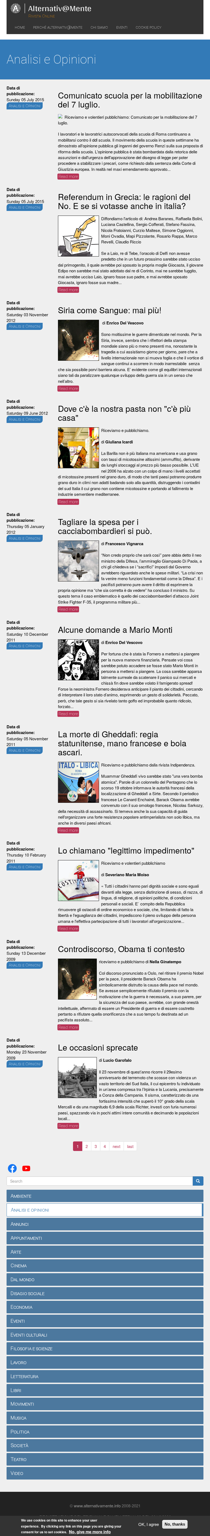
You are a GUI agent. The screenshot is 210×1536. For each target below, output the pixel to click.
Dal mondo (22, 1279)
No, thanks (175, 1524)
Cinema (19, 1265)
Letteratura (24, 1376)
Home (20, 27)
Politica (20, 1431)
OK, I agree (148, 1524)
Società (19, 1445)
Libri (16, 1390)
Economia (21, 1307)
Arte (16, 1252)
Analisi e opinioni (30, 1210)
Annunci (20, 1224)
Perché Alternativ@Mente (57, 27)
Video (17, 1473)
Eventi (121, 27)
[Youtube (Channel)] (27, 1168)
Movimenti (22, 1404)
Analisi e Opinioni (24, 105)
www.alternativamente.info (97, 1505)
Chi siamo (99, 27)
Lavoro (19, 1362)
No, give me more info (90, 1532)
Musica (18, 1418)
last (130, 1146)
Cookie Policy (148, 27)
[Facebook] (13, 1168)
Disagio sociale (28, 1293)
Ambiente (21, 1196)
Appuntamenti (26, 1238)
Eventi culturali (29, 1335)
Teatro (19, 1459)
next (116, 1146)
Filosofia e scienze (31, 1348)
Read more (69, 177)
